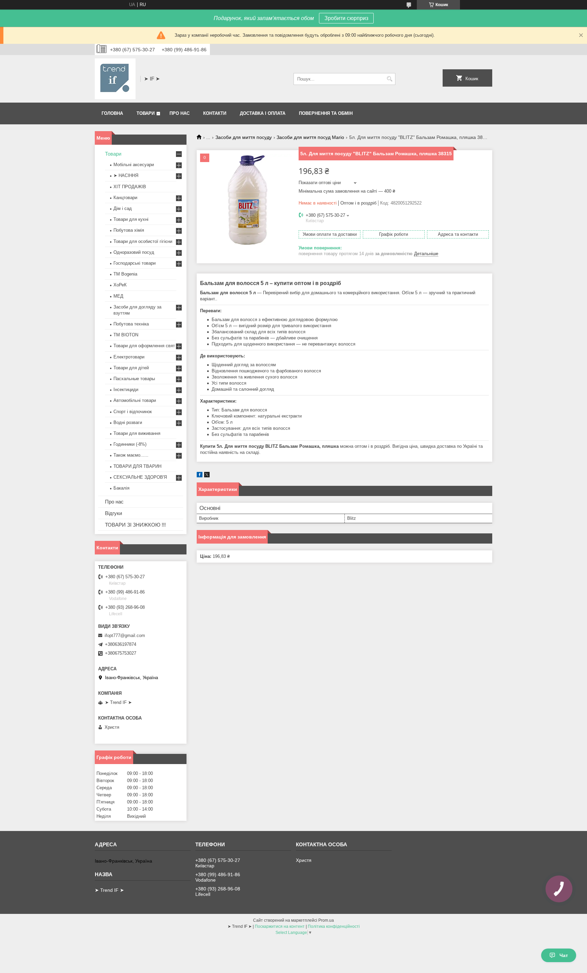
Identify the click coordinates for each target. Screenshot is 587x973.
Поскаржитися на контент (280, 926)
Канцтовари (125, 197)
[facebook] (199, 475)
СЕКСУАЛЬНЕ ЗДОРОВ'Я (140, 477)
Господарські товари (134, 263)
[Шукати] (389, 79)
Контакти (214, 113)
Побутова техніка (131, 323)
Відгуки (113, 513)
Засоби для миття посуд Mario (310, 137)
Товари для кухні (130, 219)
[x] (207, 475)
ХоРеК (120, 284)
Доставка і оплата (262, 113)
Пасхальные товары (134, 378)
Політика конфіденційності (334, 926)
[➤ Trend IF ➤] (115, 78)
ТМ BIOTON (125, 334)
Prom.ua (326, 920)
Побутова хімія (128, 230)
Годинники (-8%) (129, 444)
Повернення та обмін (326, 113)
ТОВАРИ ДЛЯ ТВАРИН (137, 466)
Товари (146, 113)
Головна (112, 113)
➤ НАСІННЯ (125, 175)
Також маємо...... (130, 455)
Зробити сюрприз (346, 18)
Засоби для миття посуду (243, 137)
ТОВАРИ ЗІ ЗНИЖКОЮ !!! (135, 525)
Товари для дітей (131, 367)
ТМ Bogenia (125, 274)
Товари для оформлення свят (144, 345)
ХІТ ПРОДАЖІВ (129, 186)
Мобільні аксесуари (133, 164)
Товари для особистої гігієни (142, 241)
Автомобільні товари (134, 400)
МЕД (118, 296)
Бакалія (121, 488)
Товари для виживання (136, 433)
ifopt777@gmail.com (125, 635)
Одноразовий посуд (133, 252)
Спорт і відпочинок (132, 411)
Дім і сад (122, 208)
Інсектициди (125, 389)
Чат (563, 955)
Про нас (180, 113)
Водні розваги (127, 422)
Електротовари (128, 356)
